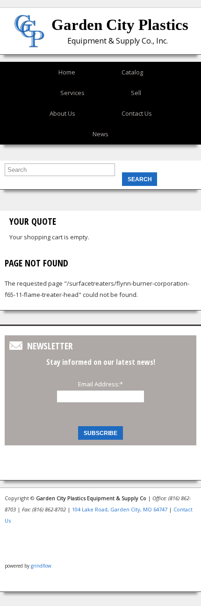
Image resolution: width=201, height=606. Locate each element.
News (100, 134)
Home (66, 72)
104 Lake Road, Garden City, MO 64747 (119, 509)
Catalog (132, 72)
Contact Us (137, 113)
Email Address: (100, 384)
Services (72, 93)
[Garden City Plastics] (29, 41)
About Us (62, 113)
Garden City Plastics (119, 24)
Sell (136, 93)
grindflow (41, 565)
